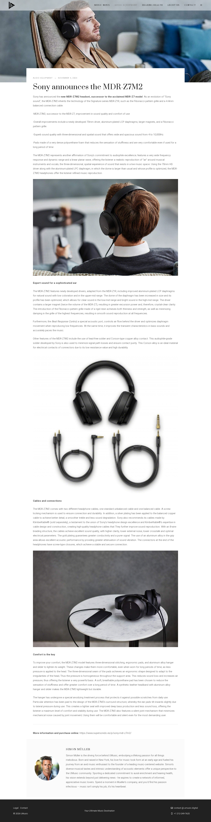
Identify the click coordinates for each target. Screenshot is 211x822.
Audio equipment (125, 5)
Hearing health (152, 5)
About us (173, 5)
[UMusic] (11, 5)
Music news (102, 5)
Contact (190, 5)
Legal (15, 807)
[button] (201, 5)
